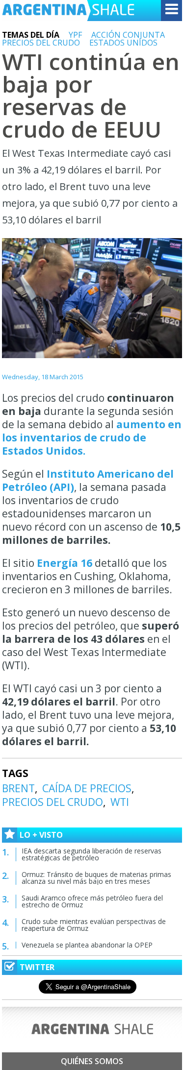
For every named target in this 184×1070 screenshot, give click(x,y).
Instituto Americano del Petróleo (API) (88, 480)
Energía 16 (66, 563)
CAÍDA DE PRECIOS (86, 788)
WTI (119, 802)
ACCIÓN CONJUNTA (128, 34)
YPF (75, 34)
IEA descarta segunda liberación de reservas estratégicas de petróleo (91, 854)
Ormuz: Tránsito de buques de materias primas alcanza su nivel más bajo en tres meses (96, 878)
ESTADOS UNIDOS (123, 42)
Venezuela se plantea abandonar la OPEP (87, 944)
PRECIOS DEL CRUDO (41, 42)
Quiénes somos (92, 1061)
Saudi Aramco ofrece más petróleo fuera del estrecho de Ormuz (92, 901)
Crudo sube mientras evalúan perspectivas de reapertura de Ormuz (94, 925)
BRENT (18, 788)
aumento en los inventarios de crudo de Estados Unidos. (92, 437)
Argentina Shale (68, 10)
